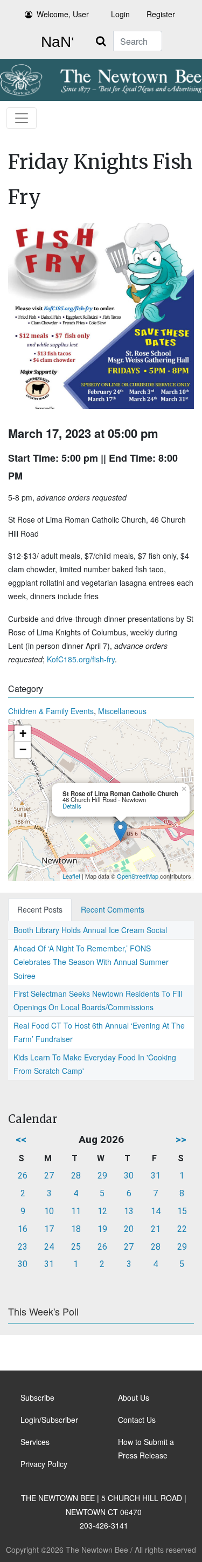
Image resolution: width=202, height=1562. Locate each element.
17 (49, 1229)
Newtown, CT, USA (55, 42)
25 (76, 1247)
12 (102, 1211)
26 (22, 1175)
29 (102, 1175)
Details (71, 805)
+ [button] (22, 733)
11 (76, 1211)
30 (129, 1175)
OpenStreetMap (137, 876)
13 (129, 1211)
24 (49, 1247)
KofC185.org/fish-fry (81, 659)
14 (156, 1211)
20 (129, 1229)
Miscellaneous (122, 710)
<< (21, 1139)
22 (182, 1229)
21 (156, 1229)
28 (76, 1175)
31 (156, 1175)
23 (22, 1247)
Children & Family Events (51, 710)
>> (181, 1139)
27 (49, 1175)
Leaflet (71, 876)
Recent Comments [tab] (112, 909)
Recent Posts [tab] (39, 909)
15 (182, 1211)
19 (102, 1229)
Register (161, 14)
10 (49, 1211)
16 (22, 1229)
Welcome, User (63, 14)
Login (120, 14)
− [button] (22, 749)
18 (76, 1229)
